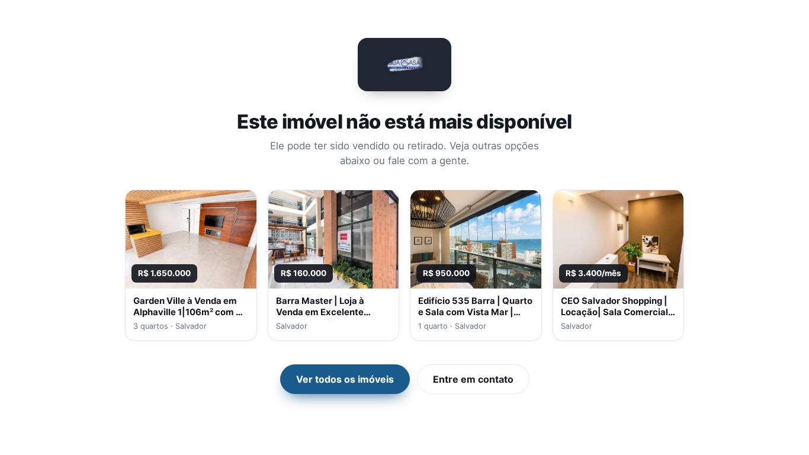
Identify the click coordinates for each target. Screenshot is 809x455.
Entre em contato (473, 379)
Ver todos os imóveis (345, 379)
